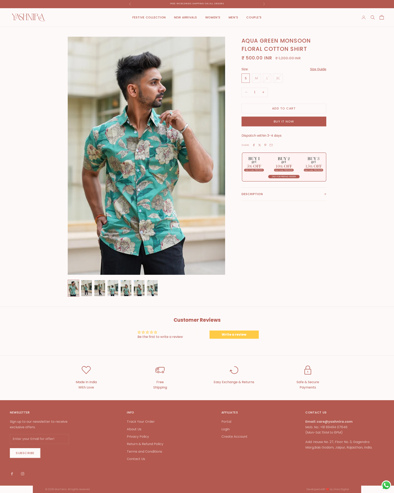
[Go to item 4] (113, 288)
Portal (226, 421)
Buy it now (284, 121)
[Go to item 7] (152, 288)
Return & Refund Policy (145, 444)
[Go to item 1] (73, 288)
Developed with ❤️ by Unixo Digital (328, 489)
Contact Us (136, 459)
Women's (212, 17)
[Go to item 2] (86, 288)
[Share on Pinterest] (265, 145)
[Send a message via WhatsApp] (386, 485)
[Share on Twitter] (259, 145)
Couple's (254, 17)
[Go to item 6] (139, 288)
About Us (134, 429)
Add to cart (284, 108)
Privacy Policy (138, 436)
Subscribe (25, 453)
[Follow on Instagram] (23, 474)
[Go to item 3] (99, 288)
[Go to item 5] (126, 288)
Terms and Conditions (144, 451)
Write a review (234, 334)
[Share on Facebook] (253, 145)
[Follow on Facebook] (12, 474)
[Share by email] (271, 145)
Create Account (234, 436)
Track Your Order (141, 421)
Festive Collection (149, 17)
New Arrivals (185, 17)
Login (225, 429)
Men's (233, 17)
